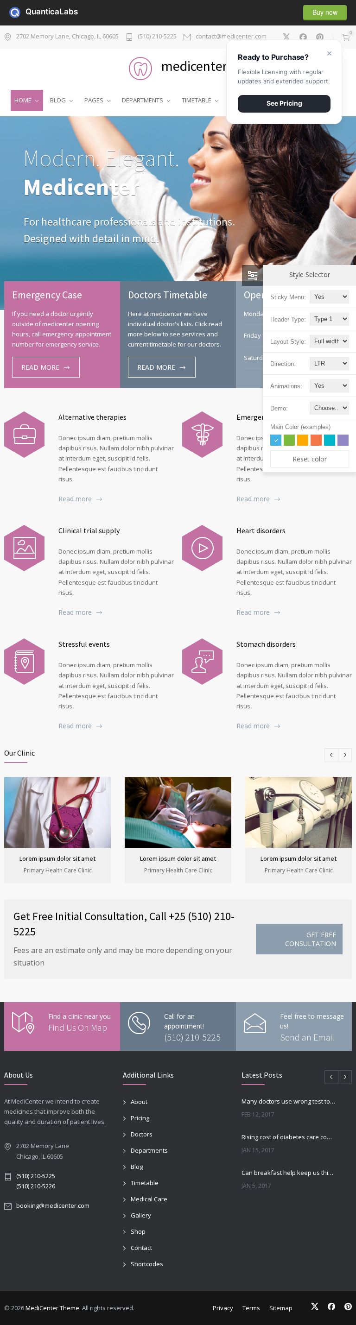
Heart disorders (261, 530)
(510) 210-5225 (157, 36)
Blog (137, 1166)
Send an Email (307, 1037)
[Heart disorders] (202, 548)
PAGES (93, 100)
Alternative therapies (92, 417)
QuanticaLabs (31, 11)
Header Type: (288, 319)
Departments (149, 1150)
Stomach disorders (266, 644)
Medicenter (81, 187)
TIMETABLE (196, 100)
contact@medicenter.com (231, 36)
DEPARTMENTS (142, 100)
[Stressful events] (24, 661)
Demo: (279, 408)
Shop (138, 1231)
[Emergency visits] (202, 434)
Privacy (223, 1308)
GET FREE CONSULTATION (310, 939)
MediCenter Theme (52, 1308)
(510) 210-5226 (35, 1186)
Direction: (283, 364)
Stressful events (84, 644)
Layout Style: (288, 342)
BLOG (58, 100)
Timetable (145, 1183)
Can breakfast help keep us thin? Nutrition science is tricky (288, 1172)
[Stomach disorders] (202, 661)
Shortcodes (147, 1264)
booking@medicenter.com (52, 1205)
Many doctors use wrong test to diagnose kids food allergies (288, 1101)
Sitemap (280, 1308)
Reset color (309, 458)
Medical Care (149, 1199)
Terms (251, 1308)
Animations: (286, 386)
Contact (141, 1247)
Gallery (141, 1215)
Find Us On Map (77, 1027)
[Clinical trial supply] (24, 548)
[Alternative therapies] (24, 434)
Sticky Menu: (288, 297)
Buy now (324, 12)
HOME (23, 100)
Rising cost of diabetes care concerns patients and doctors (288, 1137)
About (139, 1102)
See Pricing (284, 103)
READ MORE (40, 367)
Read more (75, 498)
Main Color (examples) (300, 427)
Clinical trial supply (89, 530)
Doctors (142, 1134)
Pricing (140, 1118)
